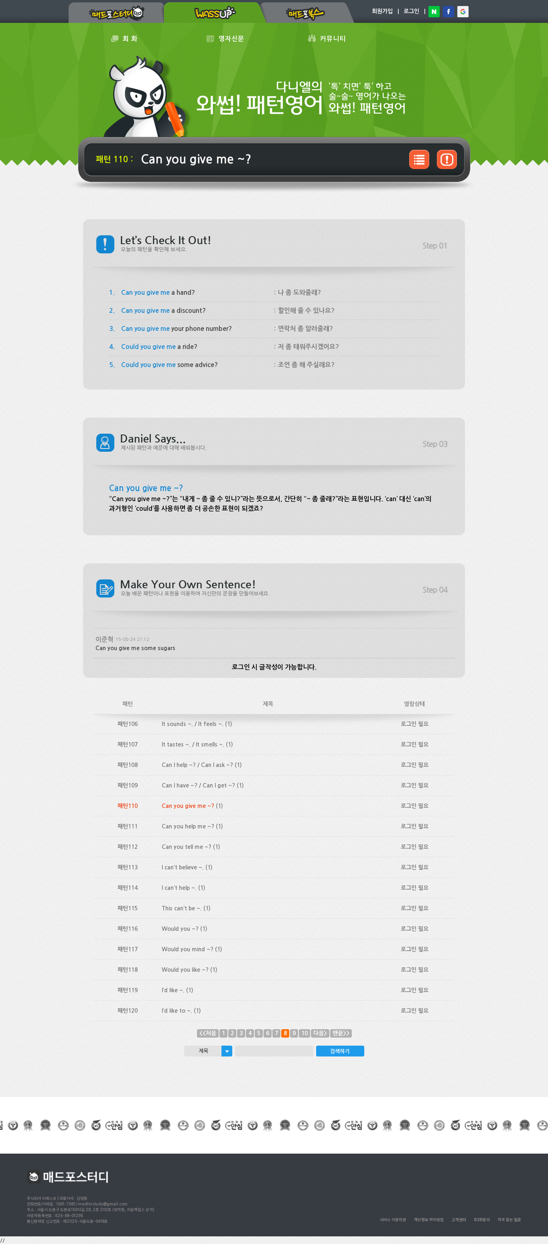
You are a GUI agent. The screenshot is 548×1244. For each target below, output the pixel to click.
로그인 (411, 11)
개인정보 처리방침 (429, 1219)
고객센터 (459, 1219)
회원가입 (382, 11)
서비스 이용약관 (393, 1219)
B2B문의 (482, 1219)
